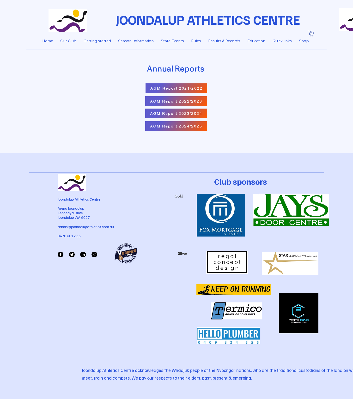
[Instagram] (94, 254)
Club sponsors (240, 181)
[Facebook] (60, 254)
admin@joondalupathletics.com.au (86, 226)
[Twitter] (72, 254)
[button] (311, 33)
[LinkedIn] (83, 254)
